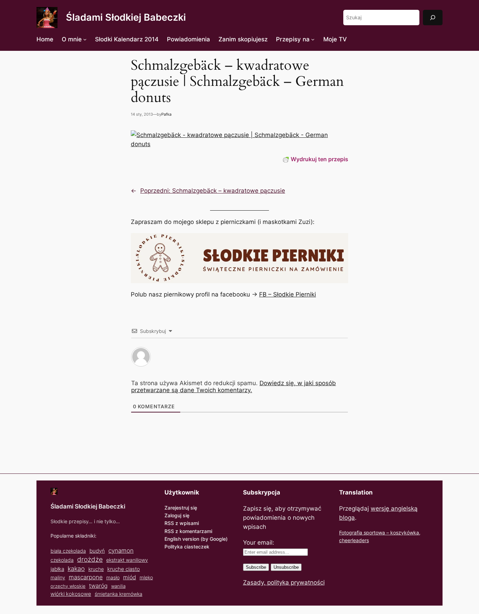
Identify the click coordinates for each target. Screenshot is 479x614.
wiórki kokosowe (70, 594)
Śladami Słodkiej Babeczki (126, 17)
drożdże (90, 559)
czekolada (62, 560)
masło (113, 577)
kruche (96, 569)
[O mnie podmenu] (85, 39)
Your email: (258, 542)
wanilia (118, 586)
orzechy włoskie (68, 586)
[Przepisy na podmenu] (313, 39)
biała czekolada (68, 551)
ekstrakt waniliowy (127, 560)
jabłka (57, 569)
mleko (146, 577)
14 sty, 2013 (142, 114)
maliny (57, 577)
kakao (76, 568)
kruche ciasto (123, 569)
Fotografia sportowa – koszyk (373, 532)
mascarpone (86, 577)
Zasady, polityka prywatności (284, 582)
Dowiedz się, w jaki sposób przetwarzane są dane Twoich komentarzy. (233, 387)
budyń (97, 550)
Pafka (166, 114)
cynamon (121, 550)
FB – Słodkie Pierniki (287, 294)
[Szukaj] (433, 17)
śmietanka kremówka (118, 594)
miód (129, 577)
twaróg (98, 585)
